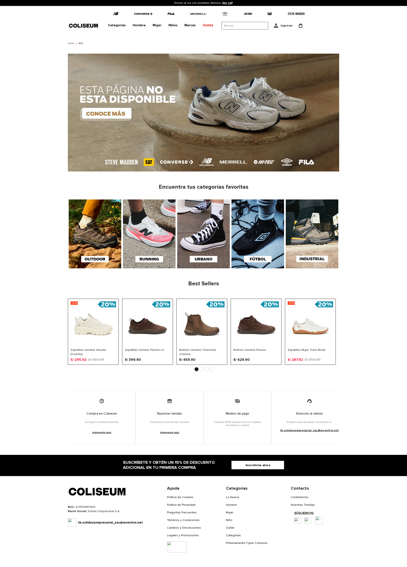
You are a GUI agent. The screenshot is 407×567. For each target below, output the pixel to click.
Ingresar (287, 25)
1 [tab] (196, 369)
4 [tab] (212, 369)
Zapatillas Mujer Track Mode (307, 350)
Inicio (71, 43)
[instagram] (307, 520)
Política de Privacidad (181, 505)
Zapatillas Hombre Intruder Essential (88, 352)
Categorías (233, 535)
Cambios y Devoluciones (184, 527)
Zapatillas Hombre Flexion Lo (144, 350)
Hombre (231, 505)
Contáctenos (299, 497)
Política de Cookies (180, 497)
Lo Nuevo (232, 497)
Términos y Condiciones (183, 520)
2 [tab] (201, 369)
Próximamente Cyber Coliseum (247, 543)
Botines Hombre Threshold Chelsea (197, 352)
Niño (229, 520)
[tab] (117, 25)
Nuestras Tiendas (303, 505)
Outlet (230, 527)
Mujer (229, 512)
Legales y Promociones (183, 535)
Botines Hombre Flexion (249, 350)
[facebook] (297, 520)
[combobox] (245, 25)
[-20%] (93, 346)
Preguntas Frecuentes (182, 512)
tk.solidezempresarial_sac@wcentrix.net (309, 430)
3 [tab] (207, 369)
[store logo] (84, 25)
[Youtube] (318, 520)
